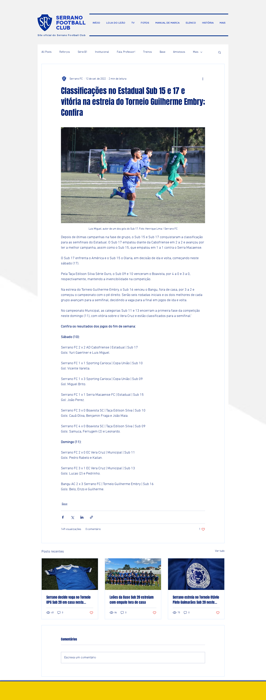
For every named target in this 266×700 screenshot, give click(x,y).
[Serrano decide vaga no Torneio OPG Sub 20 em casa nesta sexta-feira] (70, 574)
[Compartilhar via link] (91, 517)
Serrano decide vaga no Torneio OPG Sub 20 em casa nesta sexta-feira (68, 600)
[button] (219, 52)
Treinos (147, 52)
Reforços (64, 52)
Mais (195, 52)
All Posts (46, 52)
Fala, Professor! (126, 52)
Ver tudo (220, 551)
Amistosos (179, 52)
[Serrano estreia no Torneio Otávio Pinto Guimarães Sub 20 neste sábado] (196, 574)
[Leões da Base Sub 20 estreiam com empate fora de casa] (133, 574)
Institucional (102, 52)
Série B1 (82, 52)
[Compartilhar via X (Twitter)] (72, 517)
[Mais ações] (202, 78)
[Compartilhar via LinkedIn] (82, 517)
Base (162, 52)
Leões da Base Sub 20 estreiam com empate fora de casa (132, 600)
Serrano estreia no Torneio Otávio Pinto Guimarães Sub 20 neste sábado (196, 600)
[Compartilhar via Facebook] (63, 517)
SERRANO (69, 17)
